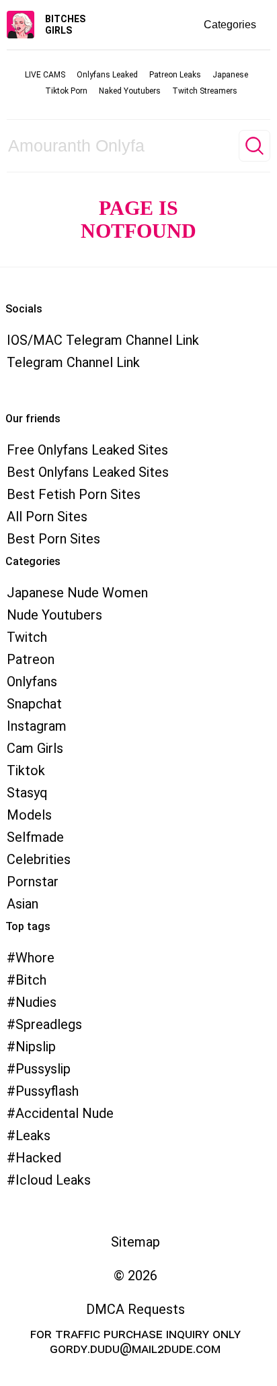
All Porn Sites (47, 516)
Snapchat (34, 704)
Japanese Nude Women (77, 593)
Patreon (30, 659)
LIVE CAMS (45, 74)
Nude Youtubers (54, 615)
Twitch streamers (204, 91)
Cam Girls (35, 748)
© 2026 (135, 1275)
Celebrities (39, 859)
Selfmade (35, 837)
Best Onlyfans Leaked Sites (88, 472)
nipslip (35, 1046)
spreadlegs (48, 1024)
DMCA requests (135, 1309)
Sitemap (135, 1242)
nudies (35, 1002)
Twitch (27, 637)
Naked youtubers (130, 91)
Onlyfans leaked (107, 74)
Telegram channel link (73, 362)
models (29, 815)
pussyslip (43, 1069)
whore (34, 958)
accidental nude (64, 1113)
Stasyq (27, 793)
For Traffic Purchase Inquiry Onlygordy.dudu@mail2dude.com (135, 1340)
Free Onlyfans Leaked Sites (87, 450)
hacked (38, 1158)
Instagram (37, 726)
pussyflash (47, 1091)
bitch (30, 980)
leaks (32, 1135)
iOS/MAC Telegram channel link (103, 340)
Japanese (230, 74)
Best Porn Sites (53, 539)
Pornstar (32, 881)
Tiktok (26, 770)
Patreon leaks (175, 74)
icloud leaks (53, 1180)
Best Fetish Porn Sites (74, 494)
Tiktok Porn (66, 91)
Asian (22, 904)
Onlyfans (32, 681)
